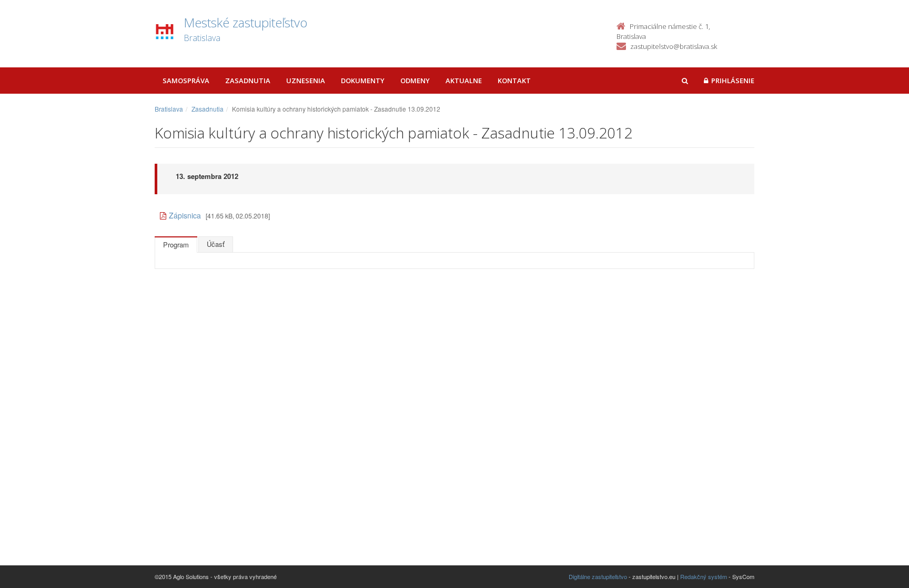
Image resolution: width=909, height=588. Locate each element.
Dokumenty (363, 80)
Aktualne (464, 80)
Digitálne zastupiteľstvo (598, 576)
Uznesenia (305, 80)
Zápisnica (185, 215)
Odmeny (415, 80)
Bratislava (169, 108)
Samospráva (186, 80)
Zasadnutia (247, 80)
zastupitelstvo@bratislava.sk (673, 46)
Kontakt (514, 80)
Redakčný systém (703, 576)
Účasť (216, 244)
